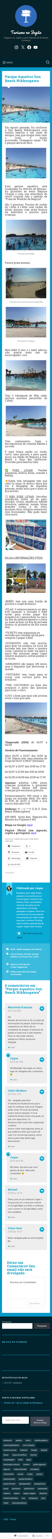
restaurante (42, 1489)
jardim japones (39, 1465)
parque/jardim (9, 1479)
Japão (19, 949)
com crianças (16, 954)
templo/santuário (11, 1498)
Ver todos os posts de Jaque (29, 935)
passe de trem (9, 1484)
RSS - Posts (10, 1519)
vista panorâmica (19, 1503)
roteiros (7, 1493)
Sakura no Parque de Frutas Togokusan (20, 965)
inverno (26, 1465)
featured (23, 1450)
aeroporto (8, 1440)
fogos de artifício (19, 1455)
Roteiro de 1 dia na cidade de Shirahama (23, 1403)
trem (43, 1498)
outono (39, 1474)
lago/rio (7, 1469)
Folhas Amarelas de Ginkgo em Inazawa (23, 973)
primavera (16, 1489)
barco (28, 1440)
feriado (27, 954)
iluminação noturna (11, 1465)
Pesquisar (7, 1322)
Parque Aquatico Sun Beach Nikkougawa (23, 78)
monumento (9, 1474)
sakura (16, 1493)
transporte (33, 1498)
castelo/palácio (41, 1440)
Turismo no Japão (26, 32)
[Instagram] (16, 47)
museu (20, 1474)
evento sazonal (10, 1450)
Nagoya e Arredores (32, 949)
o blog (29, 1474)
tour (23, 1498)
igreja (28, 1460)
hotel (20, 1460)
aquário (19, 1440)
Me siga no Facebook (14, 1342)
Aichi (12, 949)
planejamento (24, 1484)
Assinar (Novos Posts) (40, 1421)
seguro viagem (29, 1493)
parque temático (25, 1479)
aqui (30, 825)
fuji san (33, 1455)
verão (35, 956)
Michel (12, 1189)
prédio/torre (29, 1489)
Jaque (14, 1058)
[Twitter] (23, 47)
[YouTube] (35, 47)
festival (44, 1450)
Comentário (34, 1303)
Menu (9, 62)
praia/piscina (25, 956)
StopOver (43, 1493)
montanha (34, 1469)
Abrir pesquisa (47, 62)
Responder (42, 1008)
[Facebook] (29, 47)
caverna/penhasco (11, 1445)
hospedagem (9, 1460)
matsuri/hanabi (20, 1469)
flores (6, 1455)
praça (6, 1489)
